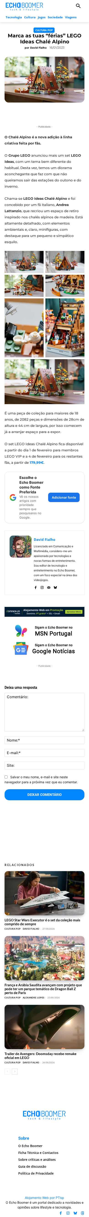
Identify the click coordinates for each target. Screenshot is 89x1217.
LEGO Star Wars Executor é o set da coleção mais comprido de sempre (42, 922)
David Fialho (38, 47)
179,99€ (37, 462)
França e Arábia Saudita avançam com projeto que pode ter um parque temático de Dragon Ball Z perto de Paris (43, 989)
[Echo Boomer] (24, 6)
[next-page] (15, 1072)
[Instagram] (42, 586)
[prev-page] (7, 1072)
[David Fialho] (20, 563)
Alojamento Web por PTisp (44, 1198)
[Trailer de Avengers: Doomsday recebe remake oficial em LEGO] (44, 1027)
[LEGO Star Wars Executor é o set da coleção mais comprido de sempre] (44, 893)
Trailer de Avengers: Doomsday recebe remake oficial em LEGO (40, 1056)
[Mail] (48, 586)
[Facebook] (35, 586)
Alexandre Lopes (33, 997)
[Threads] (82, 1213)
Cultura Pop (44, 30)
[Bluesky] (55, 586)
